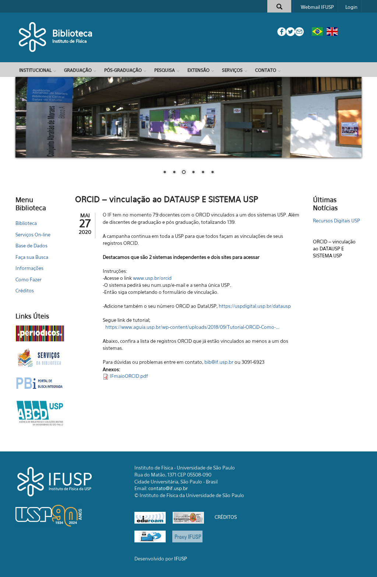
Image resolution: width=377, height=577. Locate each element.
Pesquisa (164, 70)
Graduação (78, 70)
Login (351, 7)
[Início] (32, 37)
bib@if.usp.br (218, 362)
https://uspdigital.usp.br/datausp (255, 306)
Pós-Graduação (123, 70)
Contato (265, 70)
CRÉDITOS (226, 517)
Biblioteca (72, 33)
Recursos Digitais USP (336, 251)
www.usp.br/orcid (152, 278)
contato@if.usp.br (168, 488)
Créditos (24, 290)
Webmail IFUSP (317, 7)
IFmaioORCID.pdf (129, 376)
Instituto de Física (69, 41)
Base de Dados (31, 246)
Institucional (35, 70)
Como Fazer (28, 279)
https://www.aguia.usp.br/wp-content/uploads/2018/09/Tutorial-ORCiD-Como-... (192, 327)
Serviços (232, 70)
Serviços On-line (32, 235)
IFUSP (180, 559)
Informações (29, 268)
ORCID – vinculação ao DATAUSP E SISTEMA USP (334, 237)
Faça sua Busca (31, 257)
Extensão (198, 70)
